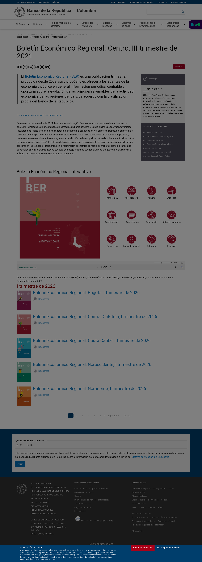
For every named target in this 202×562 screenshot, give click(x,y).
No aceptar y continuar (168, 547)
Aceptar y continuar (142, 547)
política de (108, 550)
